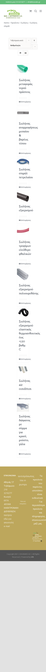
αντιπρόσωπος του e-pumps (26, 480)
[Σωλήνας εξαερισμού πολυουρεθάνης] (23, 275)
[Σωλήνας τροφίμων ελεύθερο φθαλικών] (23, 231)
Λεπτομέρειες (24, 102)
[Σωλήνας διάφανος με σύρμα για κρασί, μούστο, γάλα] (23, 408)
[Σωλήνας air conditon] (23, 370)
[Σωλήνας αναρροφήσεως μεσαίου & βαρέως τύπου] (23, 113)
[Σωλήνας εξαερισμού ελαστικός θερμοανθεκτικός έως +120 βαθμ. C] (23, 312)
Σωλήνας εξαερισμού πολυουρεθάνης (28, 289)
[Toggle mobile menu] (40, 11)
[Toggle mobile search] (35, 11)
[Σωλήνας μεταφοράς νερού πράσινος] (23, 69)
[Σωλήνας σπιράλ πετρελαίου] (23, 161)
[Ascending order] (34, 40)
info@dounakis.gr (33, 2)
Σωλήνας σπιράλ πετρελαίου (26, 173)
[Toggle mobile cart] (30, 11)
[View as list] (25, 52)
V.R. (32, 557)
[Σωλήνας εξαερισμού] (23, 197)
